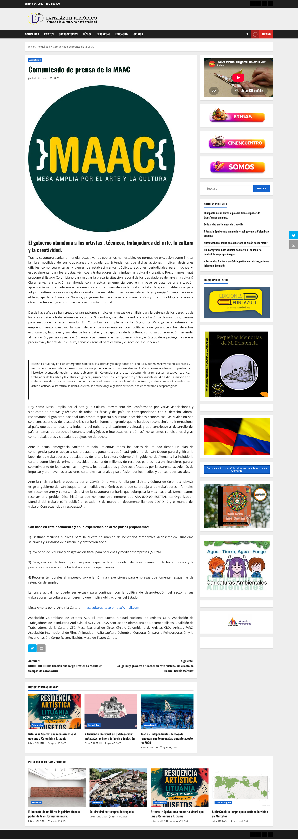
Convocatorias (68, 34)
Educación (121, 34)
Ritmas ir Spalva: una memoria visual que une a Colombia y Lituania (52, 736)
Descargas (103, 34)
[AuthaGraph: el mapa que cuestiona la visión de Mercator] (241, 787)
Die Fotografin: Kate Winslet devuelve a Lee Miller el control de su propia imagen (233, 252)
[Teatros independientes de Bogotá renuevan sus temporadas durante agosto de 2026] (167, 711)
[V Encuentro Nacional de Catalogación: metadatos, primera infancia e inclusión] (111, 711)
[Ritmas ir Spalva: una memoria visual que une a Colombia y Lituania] (54, 711)
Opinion (138, 34)
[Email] (41, 648)
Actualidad (32, 34)
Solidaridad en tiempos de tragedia (223, 224)
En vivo (266, 34)
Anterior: (65, 666)
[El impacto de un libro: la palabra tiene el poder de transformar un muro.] (57, 787)
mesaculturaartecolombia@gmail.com (111, 607)
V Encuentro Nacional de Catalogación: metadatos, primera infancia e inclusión (110, 736)
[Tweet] (32, 648)
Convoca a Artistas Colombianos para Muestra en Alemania (237, 469)
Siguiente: (155, 666)
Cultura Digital (223, 802)
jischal (32, 78)
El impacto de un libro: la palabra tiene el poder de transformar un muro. (54, 813)
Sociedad (36, 802)
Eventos (49, 34)
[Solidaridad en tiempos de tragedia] (118, 787)
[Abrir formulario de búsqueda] (247, 34)
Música (87, 34)
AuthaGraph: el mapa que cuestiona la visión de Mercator (235, 243)
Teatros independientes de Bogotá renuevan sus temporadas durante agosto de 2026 (167, 738)
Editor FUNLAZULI (36, 743)
